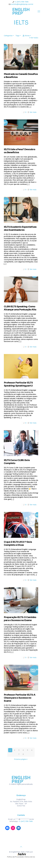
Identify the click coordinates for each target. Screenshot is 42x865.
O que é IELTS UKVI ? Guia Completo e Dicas (18, 543)
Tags (17, 36)
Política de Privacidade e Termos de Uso (21, 857)
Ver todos (34, 38)
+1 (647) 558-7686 (21, 2)
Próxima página (20, 759)
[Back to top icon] (21, 846)
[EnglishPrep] (21, 11)
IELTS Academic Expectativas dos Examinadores (20, 228)
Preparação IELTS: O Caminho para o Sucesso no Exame (20, 619)
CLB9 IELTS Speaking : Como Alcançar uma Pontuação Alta (20, 308)
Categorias (8, 36)
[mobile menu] (39, 11)
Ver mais (33, 112)
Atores (27, 36)
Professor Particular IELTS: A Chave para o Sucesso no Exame (19, 697)
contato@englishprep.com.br (22, 4)
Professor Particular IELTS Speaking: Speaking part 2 (18, 384)
